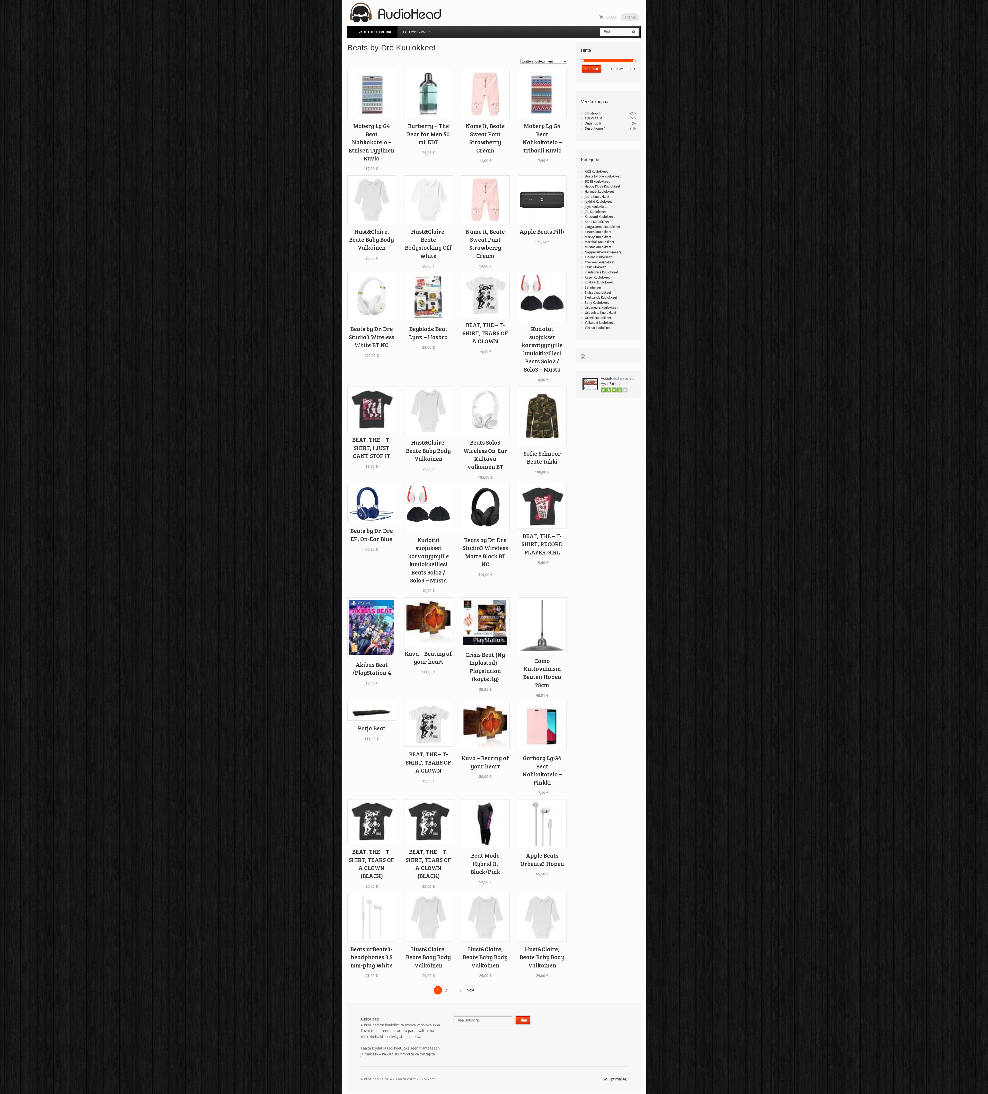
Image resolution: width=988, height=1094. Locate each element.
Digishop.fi (593, 123)
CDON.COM (593, 118)
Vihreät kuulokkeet (598, 328)
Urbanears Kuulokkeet (601, 307)
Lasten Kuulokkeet (598, 232)
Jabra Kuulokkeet (597, 196)
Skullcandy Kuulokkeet (601, 297)
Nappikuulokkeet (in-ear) (603, 252)
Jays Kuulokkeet (596, 206)
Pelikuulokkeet (595, 267)
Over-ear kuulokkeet (599, 262)
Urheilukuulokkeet (598, 318)
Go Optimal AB (615, 1079)
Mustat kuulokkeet (598, 247)
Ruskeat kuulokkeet (599, 282)
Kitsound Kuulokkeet (600, 216)
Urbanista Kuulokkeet (600, 312)
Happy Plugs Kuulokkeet (602, 186)
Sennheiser (593, 287)
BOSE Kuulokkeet (597, 181)
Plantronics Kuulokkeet (601, 272)
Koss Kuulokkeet (597, 222)
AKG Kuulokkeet (596, 171)
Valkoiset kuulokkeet (600, 322)
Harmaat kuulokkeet (599, 191)
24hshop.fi (593, 113)
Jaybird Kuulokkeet (598, 201)
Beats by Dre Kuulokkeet (603, 176)
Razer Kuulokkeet (597, 277)
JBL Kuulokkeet (595, 212)
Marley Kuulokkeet (598, 237)
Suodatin (591, 69)
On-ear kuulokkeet (598, 257)
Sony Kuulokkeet (597, 302)
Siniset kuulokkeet (598, 292)
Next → (472, 990)
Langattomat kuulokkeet (602, 227)
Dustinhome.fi (595, 128)
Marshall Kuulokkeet (599, 242)
